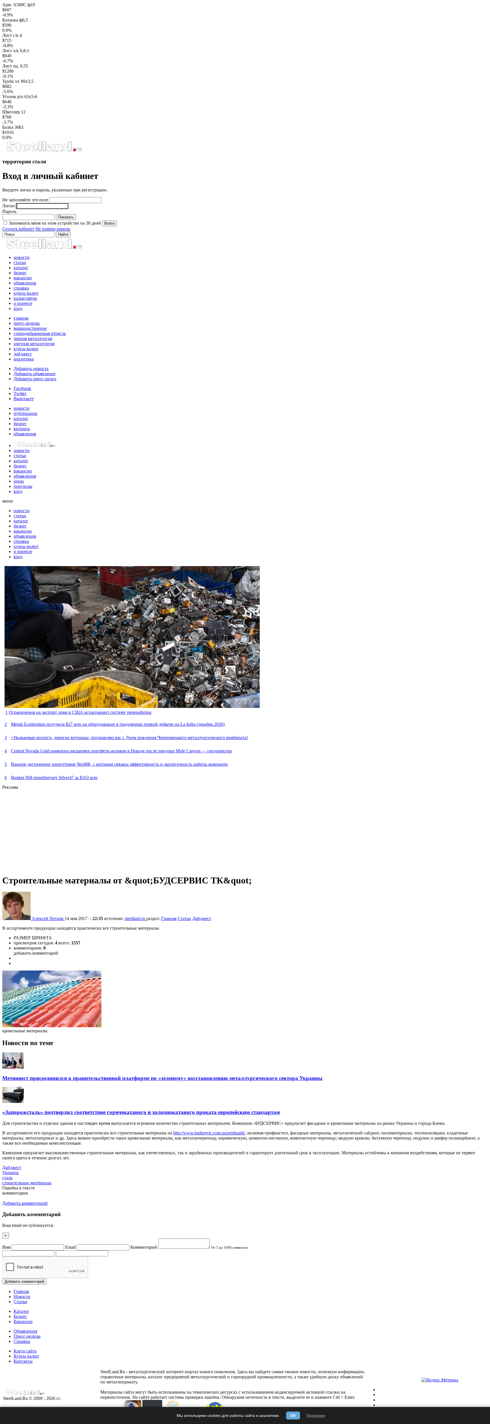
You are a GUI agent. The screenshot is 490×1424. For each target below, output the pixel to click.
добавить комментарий (36, 953)
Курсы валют (26, 1356)
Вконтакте (24, 398)
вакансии (23, 277)
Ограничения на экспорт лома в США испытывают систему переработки (80, 712)
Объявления (25, 1331)
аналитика (24, 358)
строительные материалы (26, 1182)
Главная (168, 918)
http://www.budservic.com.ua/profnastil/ (209, 1132)
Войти (109, 223)
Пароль (9, 211)
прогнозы (23, 486)
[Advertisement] (172, 829)
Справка (22, 1341)
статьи (20, 262)
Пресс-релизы (27, 1336)
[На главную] (43, 150)
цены (19, 481)
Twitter (20, 393)
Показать (66, 217)
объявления (25, 282)
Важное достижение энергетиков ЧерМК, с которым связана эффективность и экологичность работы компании (119, 764)
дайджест (23, 353)
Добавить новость (31, 368)
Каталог (21, 1311)
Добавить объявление (35, 373)
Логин (8, 205)
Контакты (23, 1361)
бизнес (20, 272)
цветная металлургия (34, 343)
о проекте (23, 303)
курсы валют (26, 293)
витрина (22, 428)
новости (21, 257)
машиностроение (30, 328)
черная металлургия (33, 338)
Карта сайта (25, 1351)
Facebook (22, 388)
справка (21, 288)
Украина (10, 1172)
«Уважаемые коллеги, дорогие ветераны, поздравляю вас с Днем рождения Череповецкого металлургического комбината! (129, 737)
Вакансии (23, 1321)
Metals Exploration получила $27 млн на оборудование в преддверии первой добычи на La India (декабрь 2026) (118, 724)
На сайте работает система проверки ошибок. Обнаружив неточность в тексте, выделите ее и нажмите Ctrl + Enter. (243, 1397)
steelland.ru (135, 918)
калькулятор (25, 298)
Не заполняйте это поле (25, 199)
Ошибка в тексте (18, 1187)
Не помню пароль (52, 228)
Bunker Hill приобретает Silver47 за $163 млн (54, 777)
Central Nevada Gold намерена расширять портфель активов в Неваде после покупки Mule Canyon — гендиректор (121, 750)
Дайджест (201, 918)
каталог (21, 267)
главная (21, 318)
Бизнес (20, 1316)
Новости (22, 1296)
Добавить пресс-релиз (35, 378)
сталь (7, 1177)
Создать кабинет (18, 228)
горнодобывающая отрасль (40, 333)
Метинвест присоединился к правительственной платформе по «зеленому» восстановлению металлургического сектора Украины (162, 1078)
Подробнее (315, 1416)
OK (293, 1415)
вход (18, 308)
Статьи (184, 918)
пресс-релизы (27, 323)
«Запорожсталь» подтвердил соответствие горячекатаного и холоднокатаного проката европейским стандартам (141, 1112)
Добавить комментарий (24, 1281)
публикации (25, 413)
